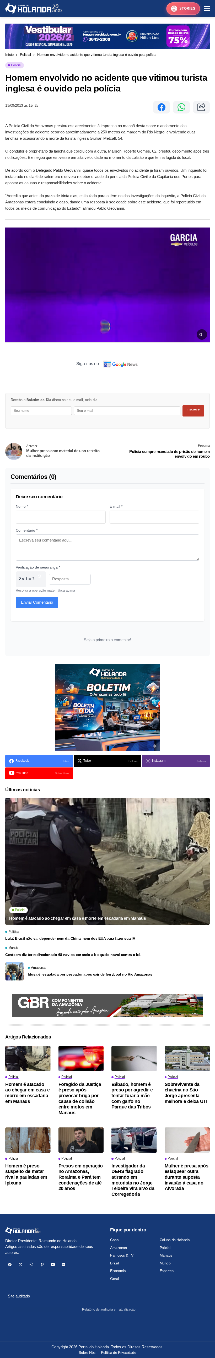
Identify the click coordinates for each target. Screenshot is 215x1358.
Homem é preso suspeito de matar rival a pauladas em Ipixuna (26, 1174)
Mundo (165, 1263)
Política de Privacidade (118, 1352)
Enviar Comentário (37, 602)
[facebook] (9, 1264)
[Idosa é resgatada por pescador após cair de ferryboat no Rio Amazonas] (14, 971)
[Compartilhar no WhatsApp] (181, 107)
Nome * (22, 506)
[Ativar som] (202, 334)
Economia (118, 1271)
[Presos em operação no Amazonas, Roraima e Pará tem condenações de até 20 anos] (81, 1140)
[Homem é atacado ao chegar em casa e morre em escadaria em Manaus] (107, 861)
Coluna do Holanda (175, 1240)
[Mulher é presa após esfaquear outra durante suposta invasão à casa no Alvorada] (187, 1140)
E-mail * (116, 506)
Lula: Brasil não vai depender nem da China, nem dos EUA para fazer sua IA (70, 938)
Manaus (166, 1255)
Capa (114, 1240)
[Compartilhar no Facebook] (161, 107)
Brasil (114, 1263)
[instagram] (31, 1264)
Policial (25, 55)
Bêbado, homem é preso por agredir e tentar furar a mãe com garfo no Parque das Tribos (132, 1096)
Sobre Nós (87, 1352)
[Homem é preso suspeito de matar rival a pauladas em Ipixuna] (28, 1140)
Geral (114, 1278)
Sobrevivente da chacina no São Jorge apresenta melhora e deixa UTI (186, 1093)
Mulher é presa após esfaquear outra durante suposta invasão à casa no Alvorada (186, 1177)
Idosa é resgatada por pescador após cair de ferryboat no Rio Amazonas (90, 974)
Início (9, 55)
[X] (20, 1264)
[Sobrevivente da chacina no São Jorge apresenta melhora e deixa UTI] (187, 1058)
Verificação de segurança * (38, 567)
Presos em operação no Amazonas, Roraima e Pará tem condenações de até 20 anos (80, 1177)
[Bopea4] (33, 8)
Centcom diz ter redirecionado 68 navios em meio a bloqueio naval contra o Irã (72, 955)
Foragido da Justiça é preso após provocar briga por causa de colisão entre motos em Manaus (79, 1098)
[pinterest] (42, 1264)
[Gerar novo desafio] (39, 579)
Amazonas (118, 1248)
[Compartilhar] (201, 107)
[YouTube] (52, 1264)
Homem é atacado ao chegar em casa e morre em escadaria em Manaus (77, 918)
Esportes (167, 1271)
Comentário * (26, 530)
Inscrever (193, 409)
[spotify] (63, 1264)
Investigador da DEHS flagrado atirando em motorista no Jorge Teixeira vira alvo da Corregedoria (132, 1180)
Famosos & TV (121, 1255)
